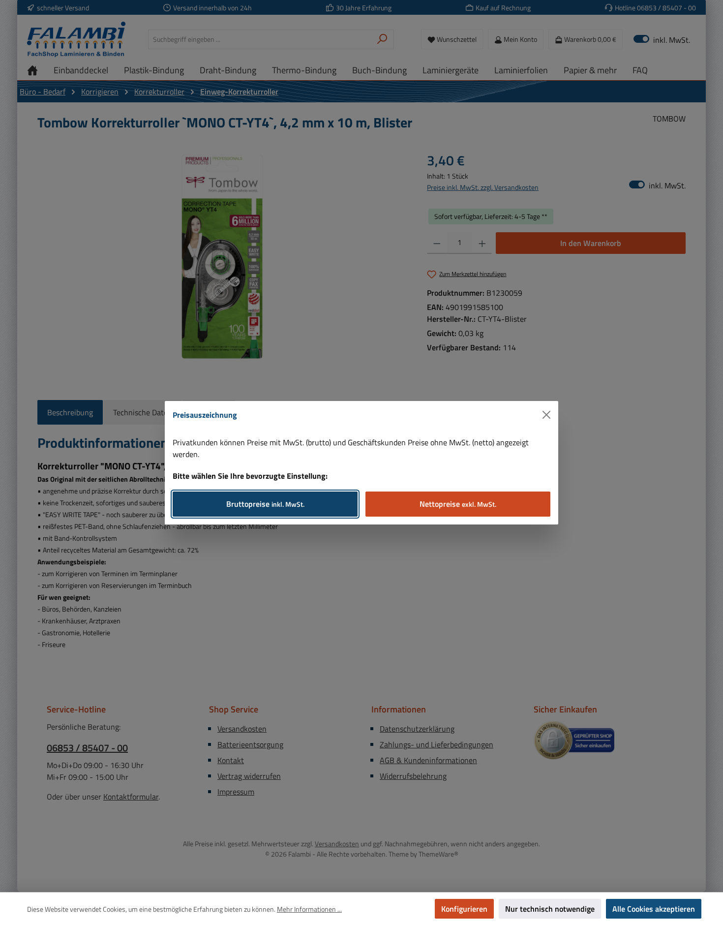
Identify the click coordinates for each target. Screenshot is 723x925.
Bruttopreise (265, 504)
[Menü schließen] (546, 415)
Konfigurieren (464, 909)
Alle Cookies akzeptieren (653, 909)
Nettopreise (458, 504)
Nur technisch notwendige (550, 909)
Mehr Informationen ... (309, 909)
